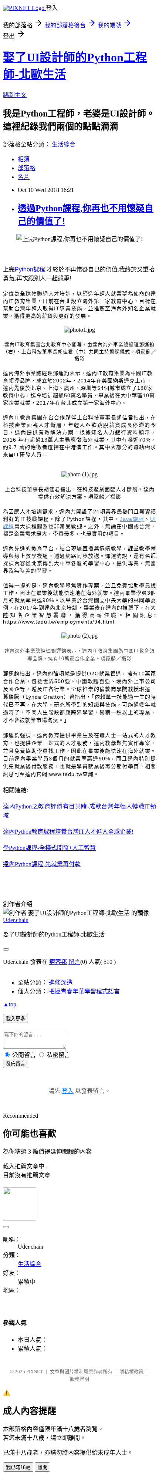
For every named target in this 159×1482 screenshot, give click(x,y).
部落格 (26, 168)
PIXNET (34, 1371)
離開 (42, 1467)
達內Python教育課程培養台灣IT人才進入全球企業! (68, 831)
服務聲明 (79, 1379)
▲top (9, 1004)
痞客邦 (58, 962)
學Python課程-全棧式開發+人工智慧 (49, 848)
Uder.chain (15, 920)
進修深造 (60, 982)
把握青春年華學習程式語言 (84, 991)
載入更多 (15, 1019)
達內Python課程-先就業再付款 (42, 864)
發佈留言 (15, 1064)
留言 (74, 962)
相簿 (24, 159)
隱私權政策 (131, 1371)
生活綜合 (63, 144)
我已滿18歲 (18, 1467)
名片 (24, 177)
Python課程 (30, 269)
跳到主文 (15, 95)
